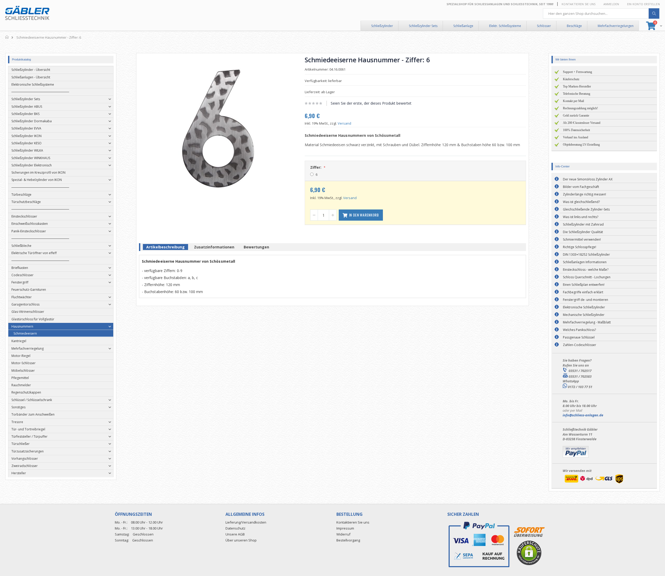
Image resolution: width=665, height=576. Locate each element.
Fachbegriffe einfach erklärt (583, 292)
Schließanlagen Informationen (585, 262)
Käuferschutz (571, 79)
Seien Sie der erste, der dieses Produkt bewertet (371, 103)
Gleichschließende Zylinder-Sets (586, 209)
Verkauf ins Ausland (575, 137)
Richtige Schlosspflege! (579, 247)
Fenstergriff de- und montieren (585, 299)
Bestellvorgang (348, 540)
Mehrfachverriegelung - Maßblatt (587, 322)
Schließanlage (463, 26)
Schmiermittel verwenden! (582, 239)
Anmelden (611, 4)
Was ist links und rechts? (580, 217)
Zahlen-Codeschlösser (579, 345)
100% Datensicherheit (576, 130)
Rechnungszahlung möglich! (580, 108)
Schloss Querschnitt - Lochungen (586, 277)
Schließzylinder (382, 26)
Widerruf (343, 534)
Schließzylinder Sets (423, 26)
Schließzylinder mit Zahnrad (583, 224)
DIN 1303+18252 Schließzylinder (586, 254)
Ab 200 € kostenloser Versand (581, 123)
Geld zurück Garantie (576, 115)
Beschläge (574, 26)
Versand (344, 123)
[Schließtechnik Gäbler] (27, 13)
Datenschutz (235, 528)
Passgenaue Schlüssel (579, 337)
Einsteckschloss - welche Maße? (585, 269)
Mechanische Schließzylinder (583, 315)
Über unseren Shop (241, 540)
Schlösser (544, 26)
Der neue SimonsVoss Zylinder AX (588, 179)
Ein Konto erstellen (643, 4)
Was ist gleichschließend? (581, 202)
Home (7, 37)
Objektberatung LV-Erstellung (581, 144)
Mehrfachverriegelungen (616, 26)
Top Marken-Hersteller (577, 86)
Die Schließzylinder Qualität (583, 232)
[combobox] (601, 13)
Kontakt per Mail (573, 101)
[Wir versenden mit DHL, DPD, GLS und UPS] (594, 483)
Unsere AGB (235, 534)
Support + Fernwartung (577, 72)
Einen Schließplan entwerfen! (583, 284)
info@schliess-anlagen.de (583, 415)
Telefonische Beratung (576, 94)
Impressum (345, 528)
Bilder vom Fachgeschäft (581, 187)
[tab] (165, 248)
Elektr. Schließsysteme (505, 26)
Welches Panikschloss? (579, 330)
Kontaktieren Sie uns (579, 4)
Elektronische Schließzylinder (584, 307)
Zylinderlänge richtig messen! (584, 194)
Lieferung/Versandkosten (245, 522)
